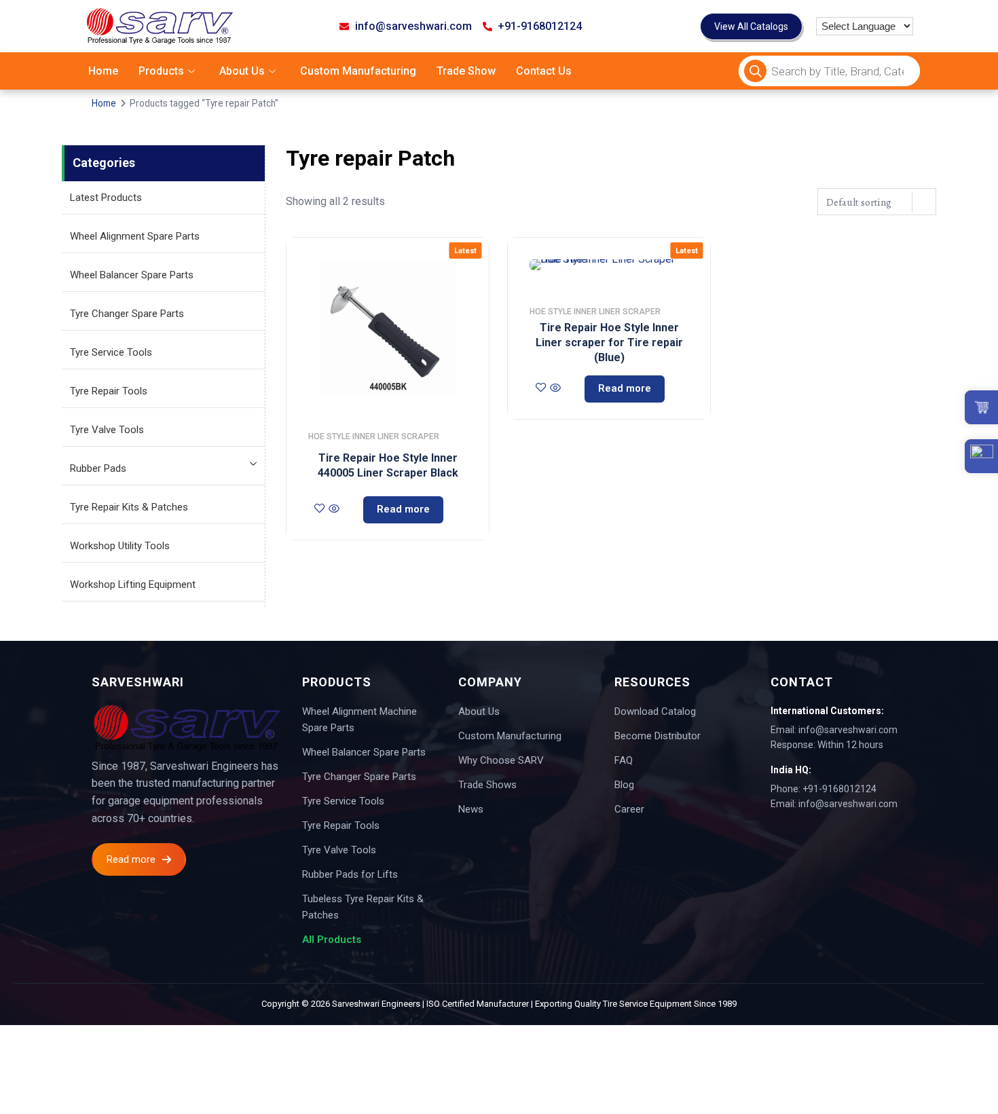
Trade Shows (487, 785)
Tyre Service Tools (111, 352)
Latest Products (106, 197)
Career (629, 809)
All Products (331, 939)
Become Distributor (657, 736)
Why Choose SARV (501, 760)
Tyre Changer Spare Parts (127, 314)
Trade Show (466, 70)
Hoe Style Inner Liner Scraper (373, 436)
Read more (403, 509)
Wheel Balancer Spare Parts (131, 275)
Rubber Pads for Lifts (350, 874)
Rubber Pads (98, 468)
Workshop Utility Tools (120, 546)
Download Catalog (655, 711)
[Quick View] (334, 510)
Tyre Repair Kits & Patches (129, 507)
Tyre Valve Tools (107, 430)
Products (161, 70)
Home (103, 70)
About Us (242, 70)
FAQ (623, 760)
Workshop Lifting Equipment (133, 584)
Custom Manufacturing (358, 70)
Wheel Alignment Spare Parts (135, 236)
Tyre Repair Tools (108, 391)
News (470, 809)
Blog (624, 785)
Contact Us (544, 70)
